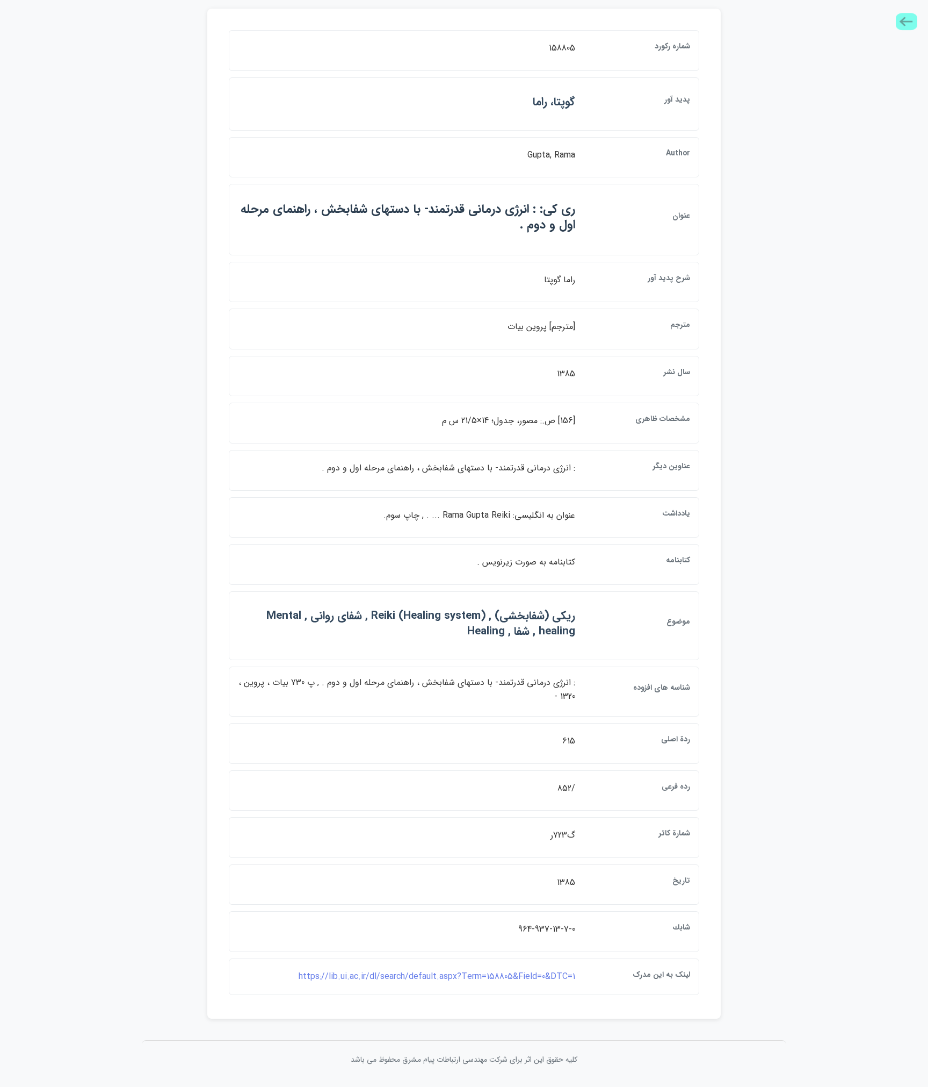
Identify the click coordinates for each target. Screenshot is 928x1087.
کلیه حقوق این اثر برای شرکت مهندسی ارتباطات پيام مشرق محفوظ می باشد (464, 1059)
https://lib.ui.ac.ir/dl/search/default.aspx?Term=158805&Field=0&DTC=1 (437, 976)
